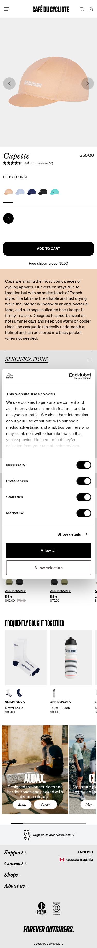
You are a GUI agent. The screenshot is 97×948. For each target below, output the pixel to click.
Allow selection (48, 567)
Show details (69, 534)
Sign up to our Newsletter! (53, 835)
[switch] (83, 481)
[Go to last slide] (9, 84)
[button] (48, 249)
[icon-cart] (90, 8)
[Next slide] (87, 84)
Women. (45, 804)
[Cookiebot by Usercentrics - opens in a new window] (69, 376)
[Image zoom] (48, 82)
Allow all (48, 550)
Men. (22, 804)
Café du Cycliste (52, 943)
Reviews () (45, 163)
